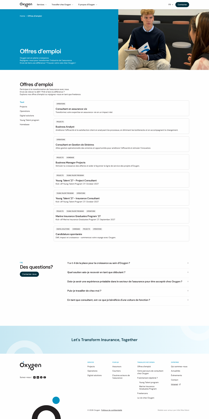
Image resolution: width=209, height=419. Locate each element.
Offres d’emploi (35, 16)
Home (22, 16)
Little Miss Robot (182, 410)
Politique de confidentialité (111, 410)
